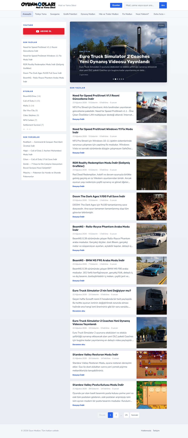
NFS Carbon (30, 120)
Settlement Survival (33, 125)
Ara (163, 5)
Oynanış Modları (88, 14)
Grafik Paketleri (70, 14)
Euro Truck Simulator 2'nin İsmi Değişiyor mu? (102, 290)
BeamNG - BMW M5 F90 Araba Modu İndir (99, 260)
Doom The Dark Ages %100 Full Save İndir (42, 73)
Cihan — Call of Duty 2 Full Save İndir (40, 159)
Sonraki (134, 415)
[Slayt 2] (115, 79)
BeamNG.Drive (32, 96)
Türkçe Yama (41, 14)
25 (126, 415)
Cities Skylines (31, 115)
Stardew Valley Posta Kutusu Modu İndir (98, 384)
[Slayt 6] (123, 79)
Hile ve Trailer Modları (108, 14)
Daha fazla (159, 14)
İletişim (156, 430)
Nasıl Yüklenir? (142, 14)
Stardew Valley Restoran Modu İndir (95, 354)
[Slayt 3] (117, 79)
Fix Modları (127, 14)
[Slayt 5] (121, 79)
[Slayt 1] (113, 79)
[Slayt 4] (119, 79)
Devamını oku (79, 311)
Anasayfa (27, 14)
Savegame (55, 14)
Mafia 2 (28, 105)
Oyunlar (116, 5)
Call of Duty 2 (31, 101)
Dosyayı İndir (79, 119)
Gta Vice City (30, 110)
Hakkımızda (146, 430)
